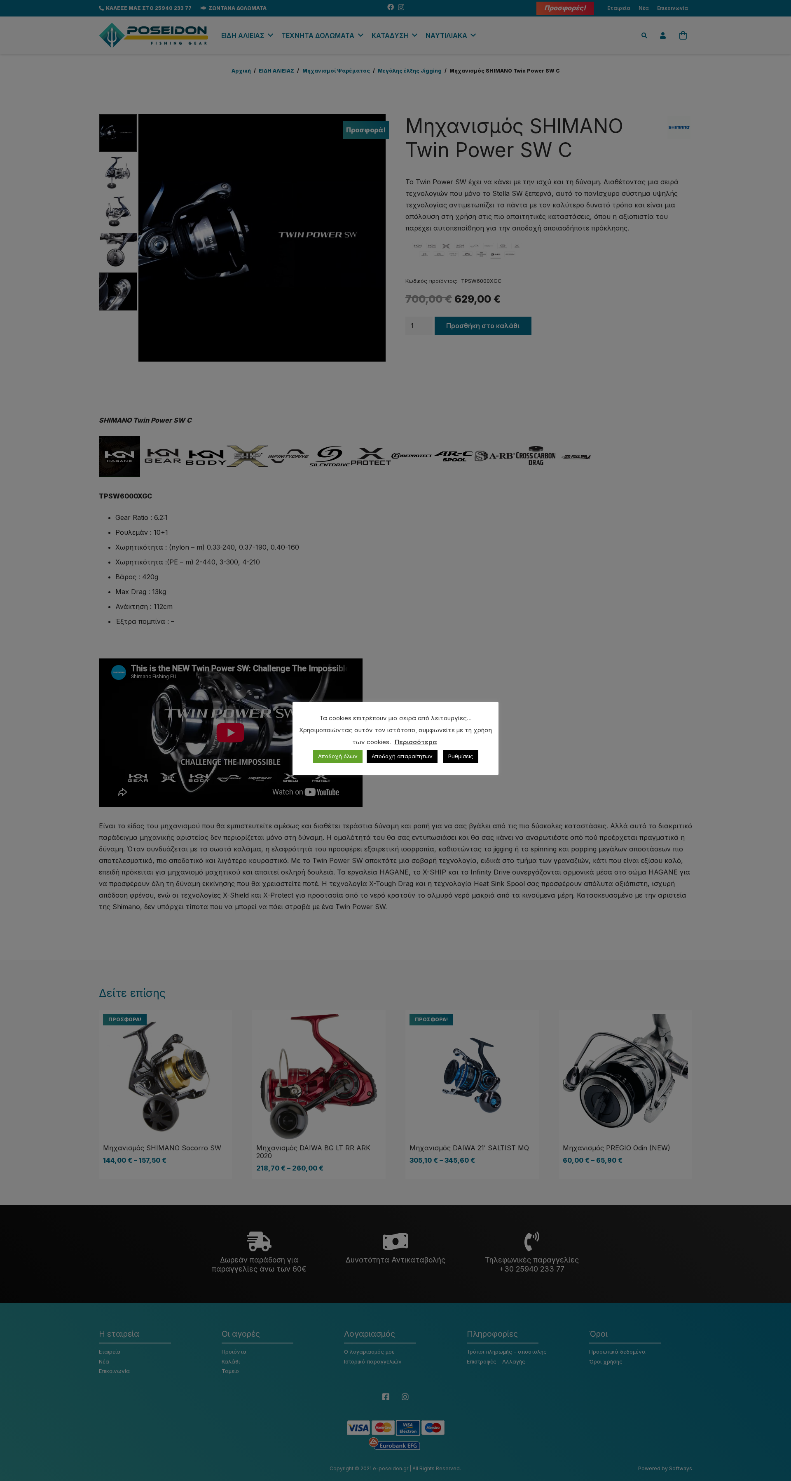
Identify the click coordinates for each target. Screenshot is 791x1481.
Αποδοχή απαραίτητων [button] (402, 756)
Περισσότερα (416, 742)
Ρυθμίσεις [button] (460, 756)
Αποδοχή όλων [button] (338, 756)
